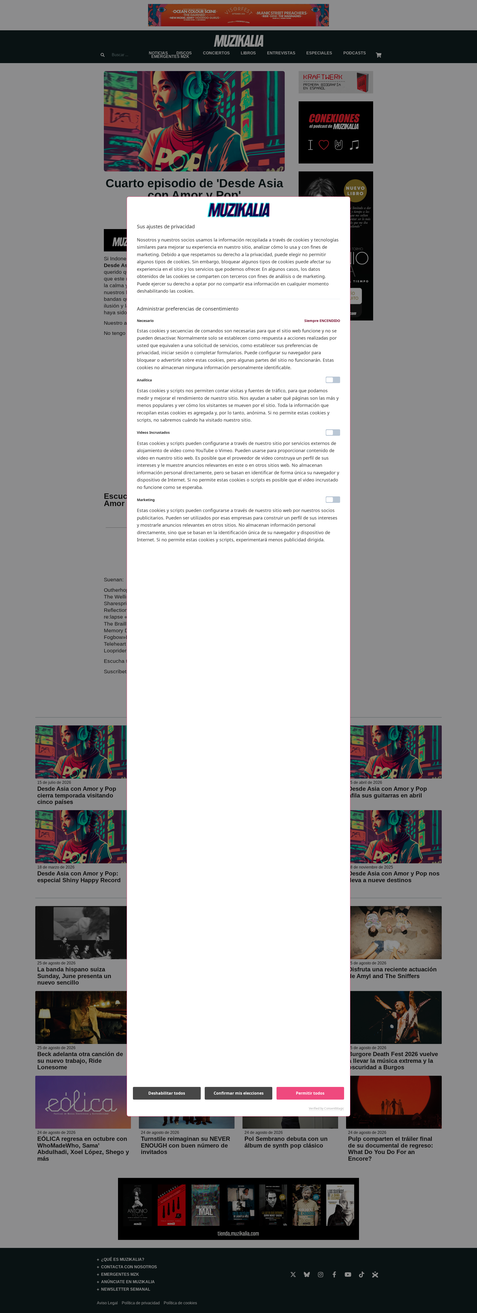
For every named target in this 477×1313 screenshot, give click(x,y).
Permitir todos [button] (310, 1093)
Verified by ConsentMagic (326, 1108)
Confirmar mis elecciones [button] (239, 1093)
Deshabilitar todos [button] (166, 1093)
